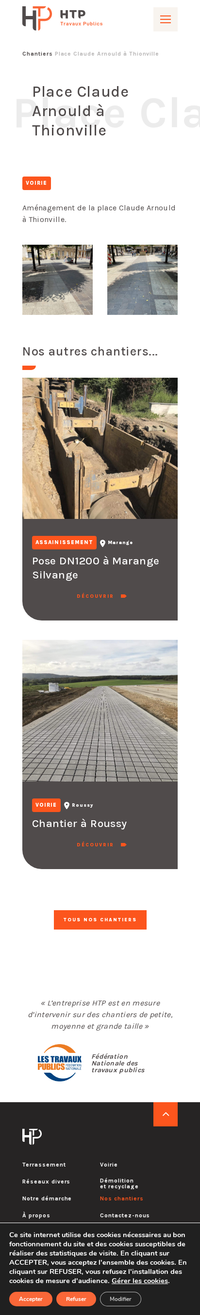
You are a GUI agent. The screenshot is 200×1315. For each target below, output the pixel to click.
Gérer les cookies (140, 1280)
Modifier (121, 1299)
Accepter (31, 1299)
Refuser (76, 1299)
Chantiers (37, 53)
